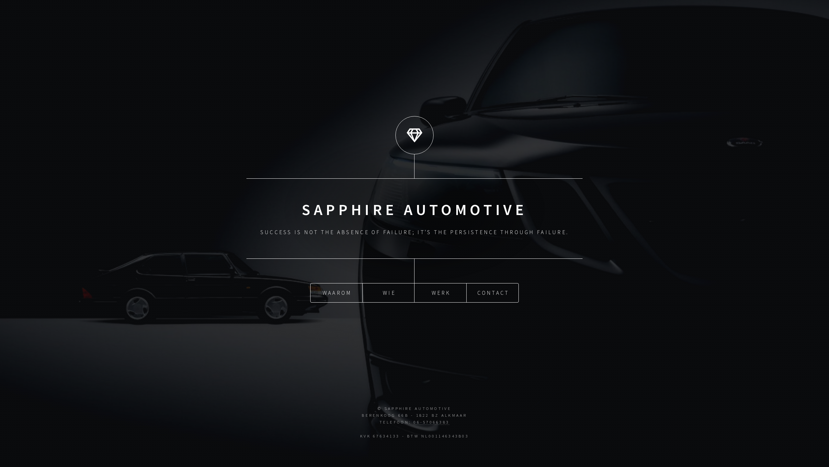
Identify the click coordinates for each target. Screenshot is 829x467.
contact (493, 292)
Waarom (337, 292)
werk (441, 292)
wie (389, 292)
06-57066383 (431, 422)
